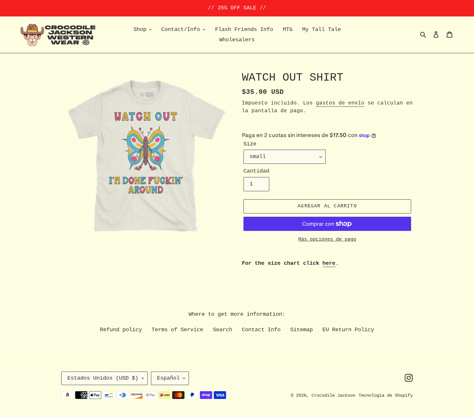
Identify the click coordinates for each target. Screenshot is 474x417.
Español (168, 378)
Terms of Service (177, 330)
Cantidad (256, 171)
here (328, 263)
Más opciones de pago (327, 239)
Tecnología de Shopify (386, 395)
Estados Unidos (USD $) (102, 378)
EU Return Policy (348, 330)
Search (222, 330)
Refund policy (121, 330)
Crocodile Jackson (333, 395)
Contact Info (261, 330)
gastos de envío (340, 103)
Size (249, 144)
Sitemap (301, 330)
